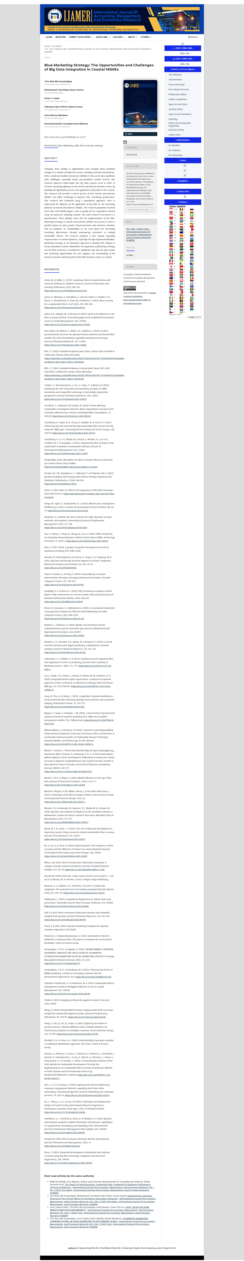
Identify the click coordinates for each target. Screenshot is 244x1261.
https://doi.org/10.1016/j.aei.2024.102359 (87, 1017)
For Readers (174, 145)
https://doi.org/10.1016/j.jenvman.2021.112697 (66, 453)
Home (47, 46)
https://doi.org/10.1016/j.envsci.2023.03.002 (68, 510)
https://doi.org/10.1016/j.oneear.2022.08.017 (64, 307)
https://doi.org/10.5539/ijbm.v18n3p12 (62, 1146)
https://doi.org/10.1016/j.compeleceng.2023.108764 (68, 1163)
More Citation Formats (138, 209)
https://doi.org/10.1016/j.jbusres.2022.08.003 (65, 919)
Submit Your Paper (80, 37)
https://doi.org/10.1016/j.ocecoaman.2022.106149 (67, 993)
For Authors (174, 150)
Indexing (173, 119)
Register (60, 37)
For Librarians (176, 155)
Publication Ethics (178, 94)
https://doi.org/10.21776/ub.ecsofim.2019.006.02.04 (68, 771)
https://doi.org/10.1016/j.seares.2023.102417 (65, 839)
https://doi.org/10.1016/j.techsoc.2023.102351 (87, 541)
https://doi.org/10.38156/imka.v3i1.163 (93, 976)
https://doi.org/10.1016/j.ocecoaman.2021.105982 (67, 324)
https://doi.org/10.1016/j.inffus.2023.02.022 (64, 706)
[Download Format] (185, 175)
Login (49, 37)
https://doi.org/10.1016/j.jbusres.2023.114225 (65, 399)
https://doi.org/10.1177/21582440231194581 (64, 1112)
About (132, 37)
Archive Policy (176, 109)
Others (145, 37)
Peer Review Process (179, 89)
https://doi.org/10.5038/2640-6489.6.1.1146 (84, 869)
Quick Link (102, 37)
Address (72, 1248)
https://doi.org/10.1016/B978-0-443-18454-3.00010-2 (68, 744)
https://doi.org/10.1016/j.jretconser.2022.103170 (87, 1095)
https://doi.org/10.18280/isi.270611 (60, 483)
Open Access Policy (178, 104)
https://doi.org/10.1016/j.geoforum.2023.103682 (66, 906)
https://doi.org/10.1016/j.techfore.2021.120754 (73, 433)
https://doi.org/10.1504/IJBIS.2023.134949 (63, 601)
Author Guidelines (178, 99)
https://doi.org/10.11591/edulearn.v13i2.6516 (65, 290)
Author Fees (174, 134)
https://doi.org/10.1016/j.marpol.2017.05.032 (84, 892)
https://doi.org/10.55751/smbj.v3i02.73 (62, 963)
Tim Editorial (175, 74)
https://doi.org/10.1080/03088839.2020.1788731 (66, 822)
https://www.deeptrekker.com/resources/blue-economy (70, 466)
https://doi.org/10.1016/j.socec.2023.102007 (64, 635)
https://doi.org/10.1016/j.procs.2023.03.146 (64, 618)
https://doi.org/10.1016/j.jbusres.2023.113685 (65, 345)
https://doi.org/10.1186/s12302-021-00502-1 (64, 801)
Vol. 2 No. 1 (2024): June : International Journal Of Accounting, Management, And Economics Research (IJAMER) (97, 50)
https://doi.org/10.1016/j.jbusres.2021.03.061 (65, 652)
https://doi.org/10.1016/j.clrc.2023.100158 (71, 416)
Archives (57, 46)
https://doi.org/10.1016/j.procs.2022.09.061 (64, 584)
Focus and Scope (177, 84)
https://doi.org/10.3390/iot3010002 (60, 567)
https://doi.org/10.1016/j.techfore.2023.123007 (65, 856)
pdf (129, 134)
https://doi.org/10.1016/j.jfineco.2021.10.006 (64, 785)
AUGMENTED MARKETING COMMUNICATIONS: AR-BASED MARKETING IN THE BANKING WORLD (99, 1220)
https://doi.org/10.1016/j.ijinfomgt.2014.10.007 (65, 527)
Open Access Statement (180, 114)
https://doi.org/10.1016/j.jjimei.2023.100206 (64, 1132)
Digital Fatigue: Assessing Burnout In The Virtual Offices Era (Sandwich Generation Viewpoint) (101, 1197)
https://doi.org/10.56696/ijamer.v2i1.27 (68, 137)
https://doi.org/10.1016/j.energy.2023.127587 (77, 1034)
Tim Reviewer (175, 79)
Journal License (176, 129)
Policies (118, 37)
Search (194, 37)
